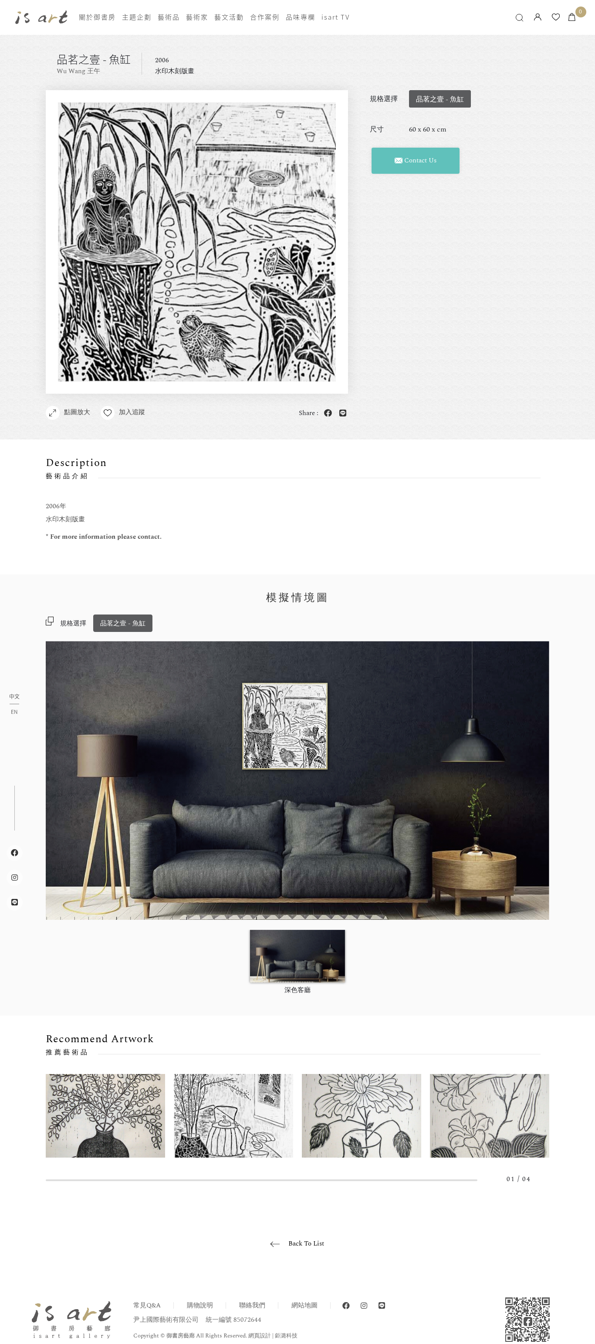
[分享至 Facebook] (326, 413)
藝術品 (169, 17)
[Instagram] (364, 1306)
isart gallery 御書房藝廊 (41, 17)
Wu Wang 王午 (78, 71)
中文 (14, 697)
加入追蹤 (132, 412)
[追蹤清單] (556, 18)
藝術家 (197, 17)
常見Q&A (147, 1305)
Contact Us (419, 160)
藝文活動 (229, 17)
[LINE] (382, 1306)
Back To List (306, 1243)
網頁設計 (259, 1335)
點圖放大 (77, 412)
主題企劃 (137, 17)
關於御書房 (97, 17)
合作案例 (265, 17)
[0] (571, 17)
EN (14, 711)
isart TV (335, 17)
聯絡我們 (252, 1305)
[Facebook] (346, 1306)
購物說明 (200, 1305)
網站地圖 (304, 1305)
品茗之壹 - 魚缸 (122, 623)
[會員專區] (537, 18)
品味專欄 (300, 17)
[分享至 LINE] (341, 413)
